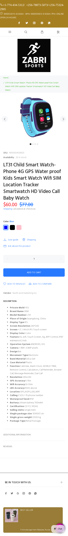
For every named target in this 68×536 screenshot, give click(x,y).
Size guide (13, 240)
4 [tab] (37, 144)
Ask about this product (19, 246)
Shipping (7, 209)
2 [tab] (33, 144)
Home (5, 78)
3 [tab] (35, 144)
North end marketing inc (25, 293)
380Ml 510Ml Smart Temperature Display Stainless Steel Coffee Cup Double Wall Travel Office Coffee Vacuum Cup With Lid (37, 519)
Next (63, 119)
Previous (5, 119)
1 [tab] (30, 144)
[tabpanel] (34, 117)
